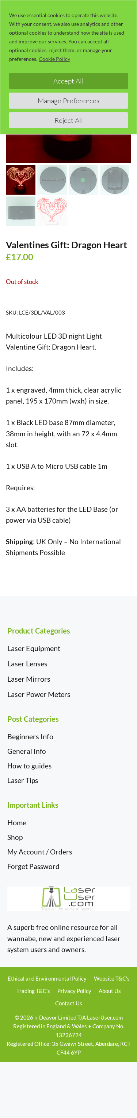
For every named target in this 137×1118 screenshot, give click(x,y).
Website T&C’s (112, 978)
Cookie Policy (54, 59)
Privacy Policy (74, 990)
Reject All (68, 120)
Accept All (68, 81)
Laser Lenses (27, 663)
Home (16, 822)
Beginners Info (30, 736)
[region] (68, 67)
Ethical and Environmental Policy (47, 978)
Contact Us (68, 1003)
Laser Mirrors (28, 678)
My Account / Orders (39, 852)
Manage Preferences (68, 100)
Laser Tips (22, 780)
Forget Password (33, 866)
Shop (15, 837)
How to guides (29, 765)
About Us (110, 990)
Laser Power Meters (39, 694)
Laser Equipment (33, 648)
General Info (26, 751)
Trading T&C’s (33, 990)
